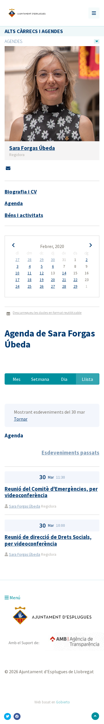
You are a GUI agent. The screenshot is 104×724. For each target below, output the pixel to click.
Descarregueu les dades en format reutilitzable (47, 312)
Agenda (14, 203)
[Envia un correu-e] (8, 168)
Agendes (13, 41)
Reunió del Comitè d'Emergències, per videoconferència (51, 492)
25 (29, 286)
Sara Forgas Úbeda (24, 506)
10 (17, 273)
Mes (17, 379)
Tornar (20, 419)
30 (53, 260)
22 (75, 280)
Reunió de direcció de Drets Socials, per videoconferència (48, 540)
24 (17, 286)
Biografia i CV (21, 191)
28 (29, 260)
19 (42, 280)
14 (64, 273)
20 (53, 280)
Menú (14, 597)
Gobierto (63, 702)
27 (17, 260)
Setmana (40, 379)
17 (17, 280)
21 (64, 280)
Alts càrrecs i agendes (34, 31)
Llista (87, 379)
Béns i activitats (24, 215)
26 (42, 286)
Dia (64, 379)
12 (42, 273)
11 (29, 273)
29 (42, 260)
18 (29, 280)
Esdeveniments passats (70, 452)
